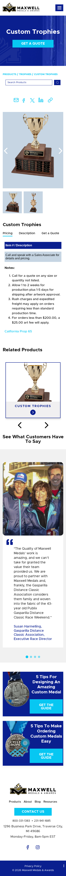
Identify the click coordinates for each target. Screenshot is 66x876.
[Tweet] (32, 101)
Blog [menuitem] (38, 801)
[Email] (16, 101)
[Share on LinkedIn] (40, 101)
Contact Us (33, 811)
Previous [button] (5, 151)
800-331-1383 (21, 820)
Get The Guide (46, 706)
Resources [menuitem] (50, 801)
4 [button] (39, 657)
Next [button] (60, 151)
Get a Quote (33, 43)
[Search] (57, 82)
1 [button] (27, 657)
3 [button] (35, 657)
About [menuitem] (28, 801)
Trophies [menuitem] (25, 74)
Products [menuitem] (9, 74)
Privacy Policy (33, 866)
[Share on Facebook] (24, 101)
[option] (33, 150)
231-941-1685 (42, 820)
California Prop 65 (18, 331)
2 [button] (31, 657)
